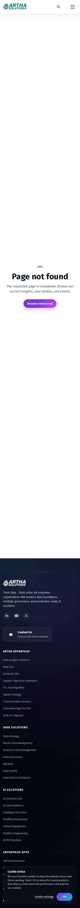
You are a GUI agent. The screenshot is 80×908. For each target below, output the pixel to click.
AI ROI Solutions (12, 840)
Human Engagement (14, 826)
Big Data (8, 763)
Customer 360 (11, 673)
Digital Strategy (12, 694)
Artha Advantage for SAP (17, 708)
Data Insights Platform (16, 659)
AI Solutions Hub (12, 798)
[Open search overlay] (58, 7)
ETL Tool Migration (13, 687)
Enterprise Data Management (19, 750)
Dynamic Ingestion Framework (20, 680)
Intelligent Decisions (15, 812)
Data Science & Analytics (17, 777)
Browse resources (40, 303)
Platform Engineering (15, 833)
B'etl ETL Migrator (13, 715)
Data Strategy (11, 736)
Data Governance (12, 757)
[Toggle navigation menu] (72, 7)
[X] (26, 615)
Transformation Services (17, 701)
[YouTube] (16, 615)
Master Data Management (17, 743)
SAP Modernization (14, 860)
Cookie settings (44, 896)
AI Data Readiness (13, 805)
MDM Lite (8, 666)
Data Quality (10, 770)
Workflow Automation (15, 819)
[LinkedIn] (6, 615)
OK (64, 896)
